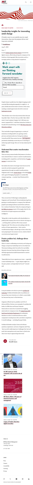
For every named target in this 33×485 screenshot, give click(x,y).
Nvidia (29, 172)
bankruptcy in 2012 (6, 111)
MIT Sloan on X (10, 479)
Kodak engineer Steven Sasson (13, 52)
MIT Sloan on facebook (4, 479)
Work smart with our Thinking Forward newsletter (12, 70)
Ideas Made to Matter (7, 28)
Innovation (19, 28)
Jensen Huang (17, 172)
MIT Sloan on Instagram (22, 479)
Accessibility (6, 466)
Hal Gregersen (26, 138)
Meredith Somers (6, 44)
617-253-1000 (6, 448)
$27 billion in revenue (7, 209)
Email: (5, 87)
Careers (5, 463)
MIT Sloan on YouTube (16, 480)
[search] (25, 2)
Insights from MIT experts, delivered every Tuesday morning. (12, 78)
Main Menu (30, 2)
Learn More (6, 193)
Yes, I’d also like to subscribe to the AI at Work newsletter (12, 83)
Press (4, 460)
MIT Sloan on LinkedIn (28, 479)
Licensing (5, 468)
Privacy (5, 471)
